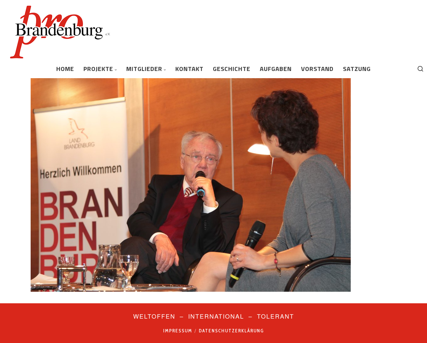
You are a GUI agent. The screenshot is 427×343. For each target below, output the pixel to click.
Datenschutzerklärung (231, 331)
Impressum (177, 331)
